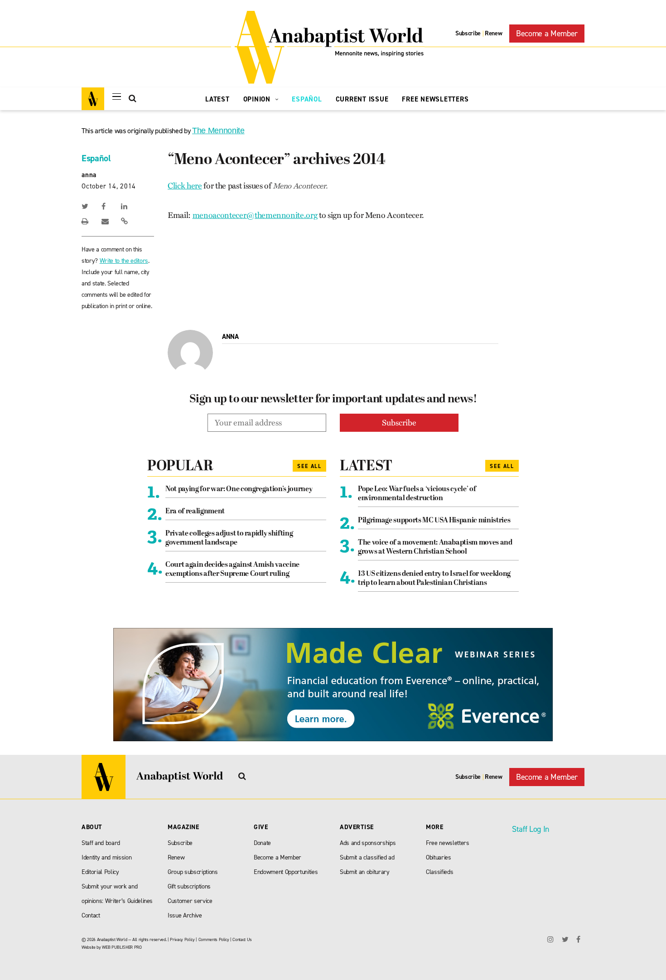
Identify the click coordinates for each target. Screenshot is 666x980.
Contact (91, 915)
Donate (262, 843)
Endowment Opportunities (286, 872)
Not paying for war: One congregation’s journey (238, 489)
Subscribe (468, 33)
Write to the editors (124, 260)
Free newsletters (447, 843)
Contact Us (242, 939)
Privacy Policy (182, 939)
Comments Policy (213, 939)
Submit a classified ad (367, 857)
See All (309, 466)
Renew (493, 33)
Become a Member (547, 33)
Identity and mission (106, 857)
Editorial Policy (100, 872)
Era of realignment (195, 511)
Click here (185, 186)
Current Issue (362, 99)
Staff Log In (530, 829)
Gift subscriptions (189, 886)
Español (307, 99)
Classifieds (439, 872)
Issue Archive (185, 915)
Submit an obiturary (365, 872)
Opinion (258, 99)
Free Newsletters (435, 99)
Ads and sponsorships (368, 843)
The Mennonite (218, 130)
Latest (217, 99)
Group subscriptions (193, 872)
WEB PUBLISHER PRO (121, 947)
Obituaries (438, 857)
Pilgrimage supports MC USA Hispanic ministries (434, 521)
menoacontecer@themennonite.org (255, 215)
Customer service (190, 901)
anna (89, 174)
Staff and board (101, 843)
